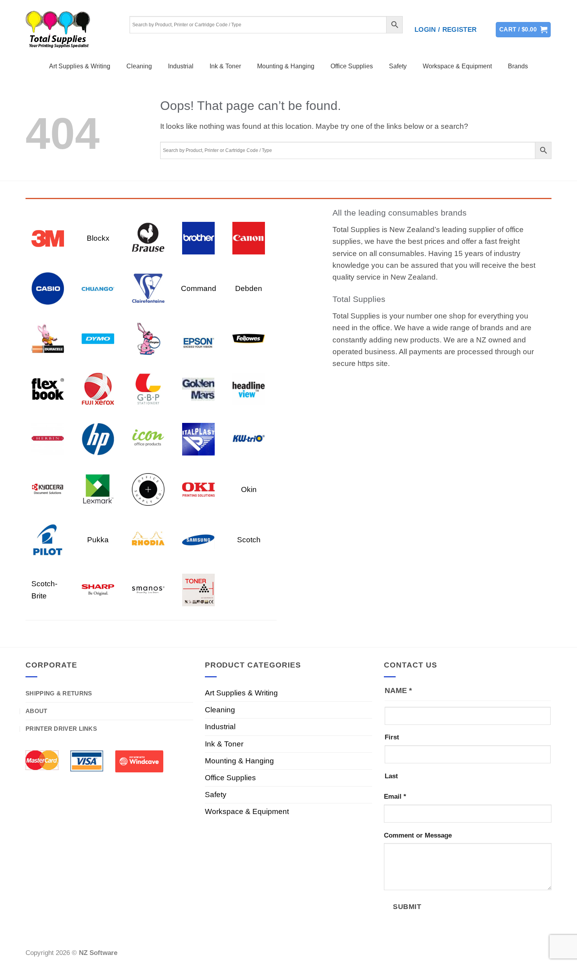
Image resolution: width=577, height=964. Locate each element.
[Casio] (47, 288)
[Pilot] (47, 539)
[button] (445, 30)
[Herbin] (47, 439)
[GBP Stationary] (148, 388)
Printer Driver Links (61, 728)
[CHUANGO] (98, 288)
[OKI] (198, 489)
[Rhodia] (148, 539)
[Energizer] (148, 338)
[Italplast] (198, 439)
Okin (249, 489)
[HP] (98, 439)
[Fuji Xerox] (98, 388)
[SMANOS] (148, 589)
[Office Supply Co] (148, 489)
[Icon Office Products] (148, 439)
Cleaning (139, 66)
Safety (398, 66)
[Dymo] (98, 338)
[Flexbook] (47, 388)
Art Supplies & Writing (79, 66)
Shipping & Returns (59, 693)
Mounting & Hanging (285, 66)
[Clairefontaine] (148, 288)
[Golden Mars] (198, 388)
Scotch (249, 540)
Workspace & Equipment (457, 66)
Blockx (98, 238)
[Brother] (198, 238)
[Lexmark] (98, 489)
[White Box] (198, 589)
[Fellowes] (248, 338)
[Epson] (198, 338)
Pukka (98, 540)
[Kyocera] (47, 489)
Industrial (181, 66)
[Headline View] (248, 388)
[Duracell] (47, 338)
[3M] (47, 238)
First (392, 737)
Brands (518, 66)
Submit (407, 906)
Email (395, 796)
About (36, 711)
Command (198, 288)
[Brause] (148, 238)
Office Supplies (351, 66)
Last (391, 776)
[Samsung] (198, 539)
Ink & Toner (225, 66)
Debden (248, 288)
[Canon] (248, 238)
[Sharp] (98, 589)
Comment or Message (418, 835)
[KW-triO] (248, 439)
